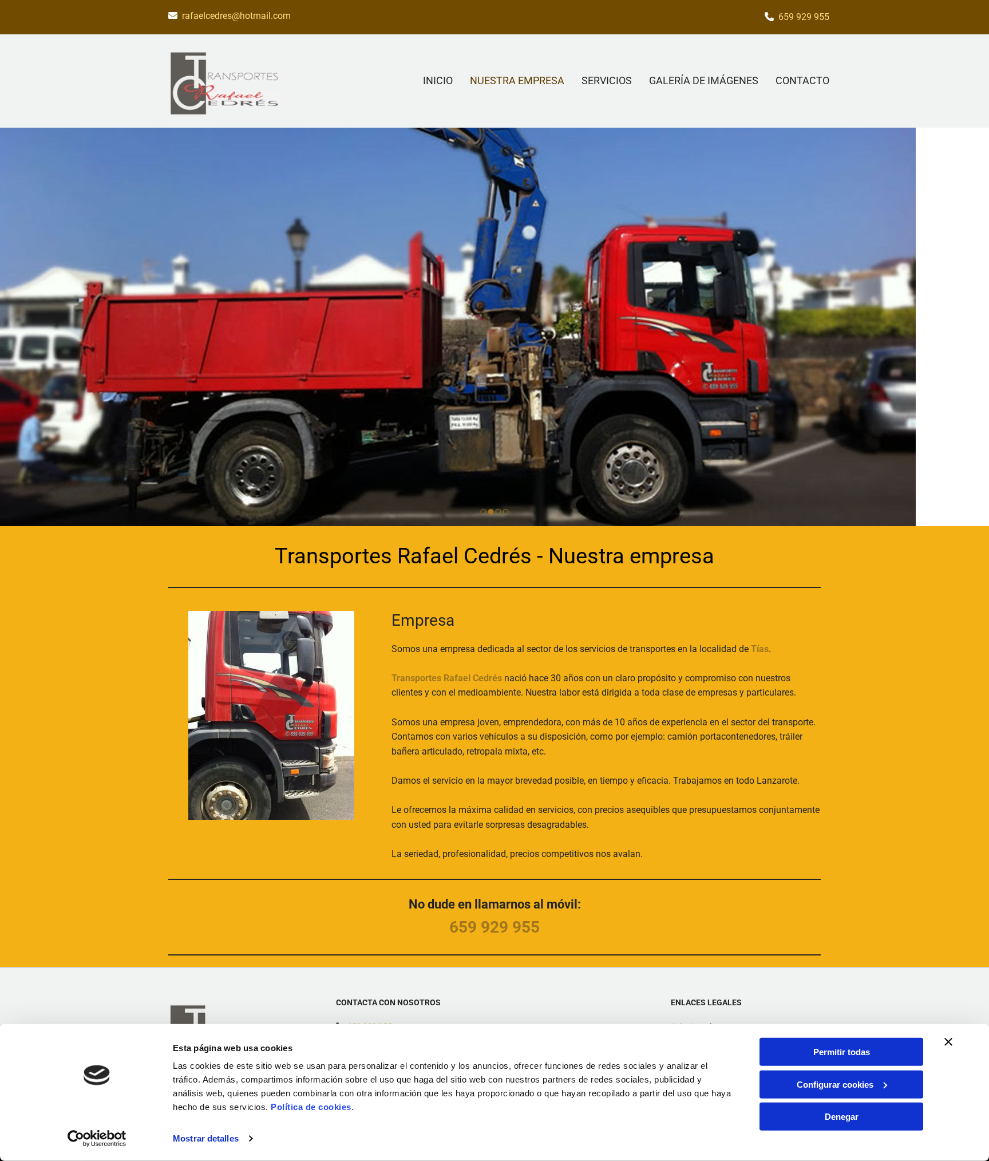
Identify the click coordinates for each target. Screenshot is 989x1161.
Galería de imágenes (703, 80)
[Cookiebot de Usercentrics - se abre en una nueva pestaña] (97, 1138)
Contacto (802, 80)
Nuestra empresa (517, 80)
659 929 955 (803, 16)
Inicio (438, 80)
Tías (760, 648)
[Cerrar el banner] (948, 1042)
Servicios (606, 80)
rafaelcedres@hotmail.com (236, 15)
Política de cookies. (312, 1107)
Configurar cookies (835, 1084)
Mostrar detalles (206, 1138)
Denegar (842, 1116)
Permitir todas (841, 1052)
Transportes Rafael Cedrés (446, 678)
